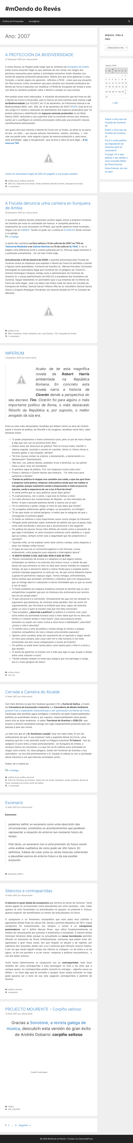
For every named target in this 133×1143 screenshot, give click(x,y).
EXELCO (11, 183)
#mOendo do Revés (33, 8)
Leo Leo (11, 675)
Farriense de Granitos (25, 780)
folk (9, 1109)
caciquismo (13, 992)
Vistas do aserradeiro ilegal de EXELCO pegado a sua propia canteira (41, 174)
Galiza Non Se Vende (25, 183)
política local (13, 181)
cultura (11, 672)
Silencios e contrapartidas (28, 890)
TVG (56, 333)
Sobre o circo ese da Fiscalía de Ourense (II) (116, 122)
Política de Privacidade (13, 21)
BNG (10, 333)
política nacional (27, 181)
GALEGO (16, 1109)
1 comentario (13, 186)
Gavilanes (17, 333)
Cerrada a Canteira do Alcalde (32, 691)
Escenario (14, 802)
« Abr (115, 103)
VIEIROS (25, 230)
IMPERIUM (14, 353)
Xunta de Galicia (36, 783)
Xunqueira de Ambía (78, 67)
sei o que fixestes (45, 333)
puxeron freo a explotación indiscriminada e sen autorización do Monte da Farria (47, 710)
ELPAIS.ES (69, 230)
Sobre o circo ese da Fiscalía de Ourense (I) (116, 133)
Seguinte (25, 1125)
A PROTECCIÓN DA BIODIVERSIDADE (39, 54)
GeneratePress (86, 1139)
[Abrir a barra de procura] (129, 21)
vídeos (11, 1106)
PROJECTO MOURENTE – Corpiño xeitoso (43, 1009)
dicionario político (15, 874)
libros (17, 672)
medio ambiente (43, 183)
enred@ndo (34, 21)
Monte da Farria (57, 183)
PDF (73, 106)
